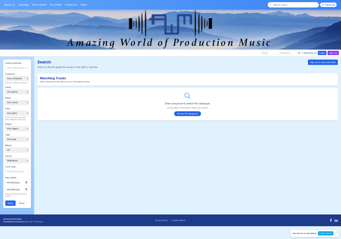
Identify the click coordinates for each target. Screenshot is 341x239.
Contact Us (71, 4)
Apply (10, 203)
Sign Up (333, 53)
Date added (10, 177)
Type (7, 135)
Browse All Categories (187, 114)
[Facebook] (330, 220)
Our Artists (56, 4)
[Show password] (299, 53)
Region (8, 124)
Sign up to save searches (323, 62)
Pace (7, 108)
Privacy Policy (161, 220)
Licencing (23, 4)
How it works (39, 4)
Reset (22, 203)
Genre (8, 87)
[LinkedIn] (336, 220)
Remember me (310, 53)
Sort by (8, 156)
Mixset (8, 145)
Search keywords (13, 63)
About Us (9, 4)
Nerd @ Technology (34, 221)
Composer (10, 74)
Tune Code (10, 167)
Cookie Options (179, 220)
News (83, 4)
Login (322, 53)
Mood (8, 98)
